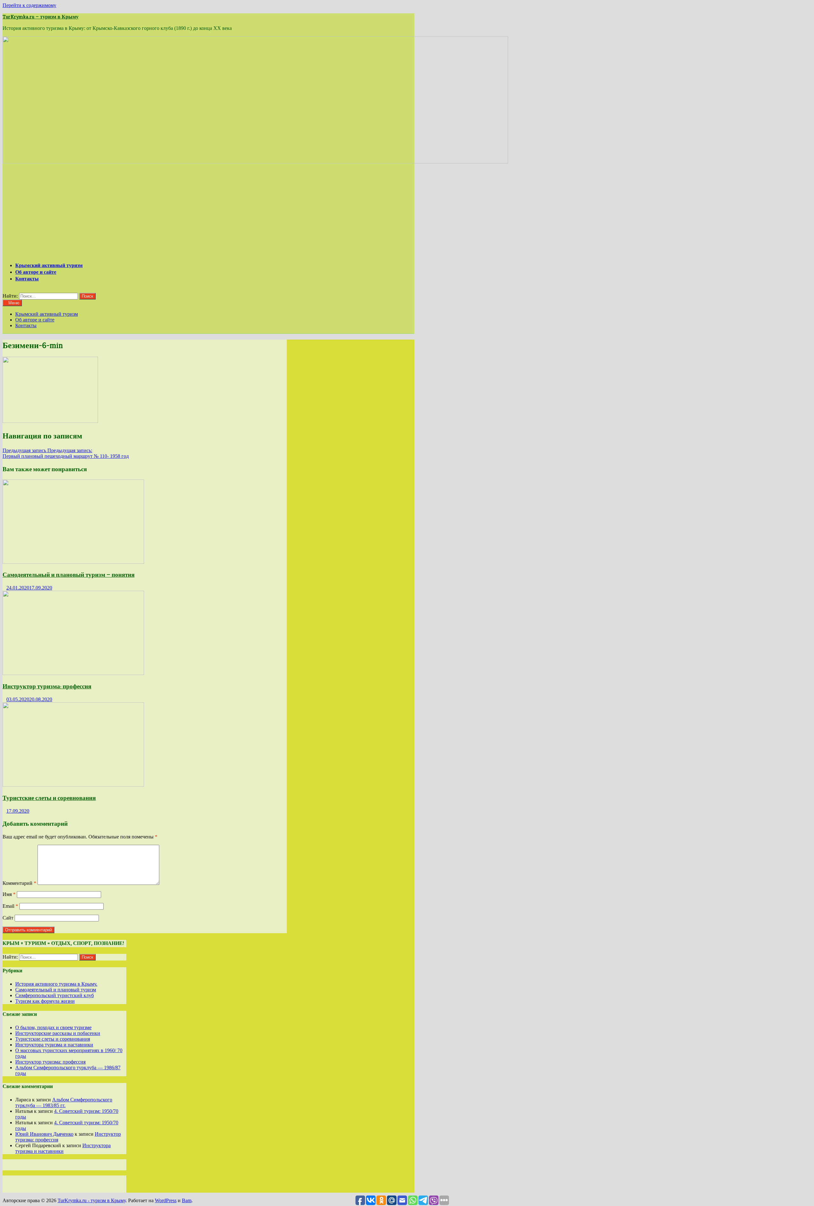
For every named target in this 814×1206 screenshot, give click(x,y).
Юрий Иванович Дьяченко (44, 1134)
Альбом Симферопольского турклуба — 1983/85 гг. (63, 1102)
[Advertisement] (208, 212)
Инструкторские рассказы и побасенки (57, 1033)
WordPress (165, 1200)
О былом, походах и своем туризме (53, 1027)
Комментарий (19, 883)
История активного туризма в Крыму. (56, 984)
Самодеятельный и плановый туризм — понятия (69, 574)
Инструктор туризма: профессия (47, 686)
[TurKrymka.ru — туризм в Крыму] (255, 161)
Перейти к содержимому (29, 5)
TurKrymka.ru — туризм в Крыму (41, 16)
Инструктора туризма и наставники (54, 1044)
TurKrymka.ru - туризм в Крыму (92, 1200)
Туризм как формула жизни (45, 1001)
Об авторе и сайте (35, 272)
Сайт (8, 917)
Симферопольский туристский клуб (54, 995)
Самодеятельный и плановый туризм (55, 989)
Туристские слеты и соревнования (49, 798)
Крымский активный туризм (49, 265)
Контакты (27, 278)
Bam (186, 1200)
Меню (13, 302)
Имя (9, 894)
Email (10, 906)
